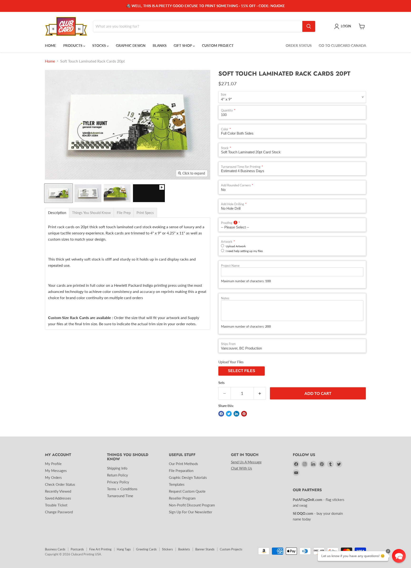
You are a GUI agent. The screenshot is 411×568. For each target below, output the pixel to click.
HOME (50, 45)
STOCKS (99, 45)
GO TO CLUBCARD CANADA (342, 45)
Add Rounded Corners (236, 185)
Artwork (226, 241)
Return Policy (117, 475)
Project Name (230, 265)
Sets (221, 383)
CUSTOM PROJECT (218, 45)
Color (224, 129)
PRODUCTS (73, 45)
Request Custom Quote (187, 491)
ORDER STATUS (299, 45)
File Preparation (181, 470)
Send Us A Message (246, 462)
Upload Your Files (231, 362)
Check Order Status (60, 484)
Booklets (184, 549)
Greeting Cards (146, 549)
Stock (225, 148)
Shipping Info (117, 468)
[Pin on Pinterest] (244, 414)
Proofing (226, 223)
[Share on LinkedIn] (236, 414)
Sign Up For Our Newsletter (190, 512)
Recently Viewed (58, 491)
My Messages (56, 470)
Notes (225, 298)
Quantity (227, 110)
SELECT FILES (241, 371)
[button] (399, 556)
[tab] (57, 213)
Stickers (167, 549)
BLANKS (159, 45)
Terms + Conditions (122, 489)
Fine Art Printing (100, 549)
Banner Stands (205, 549)
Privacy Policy (118, 482)
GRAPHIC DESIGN (131, 45)
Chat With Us (241, 468)
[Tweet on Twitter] (229, 414)
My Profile (53, 463)
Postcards (77, 549)
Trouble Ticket (56, 505)
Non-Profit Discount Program (192, 505)
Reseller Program (182, 498)
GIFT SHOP (183, 45)
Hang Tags (124, 549)
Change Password (59, 512)
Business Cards (55, 549)
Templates (177, 484)
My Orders (53, 477)
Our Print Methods (183, 463)
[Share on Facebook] (221, 414)
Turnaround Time (120, 496)
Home (50, 61)
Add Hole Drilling (232, 204)
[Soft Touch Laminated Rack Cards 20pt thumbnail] (148, 193)
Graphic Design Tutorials (188, 477)
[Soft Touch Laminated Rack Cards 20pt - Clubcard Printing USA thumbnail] (58, 193)
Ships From (228, 344)
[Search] (308, 26)
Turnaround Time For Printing (240, 167)
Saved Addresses (58, 498)
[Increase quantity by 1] (260, 393)
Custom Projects (231, 549)
